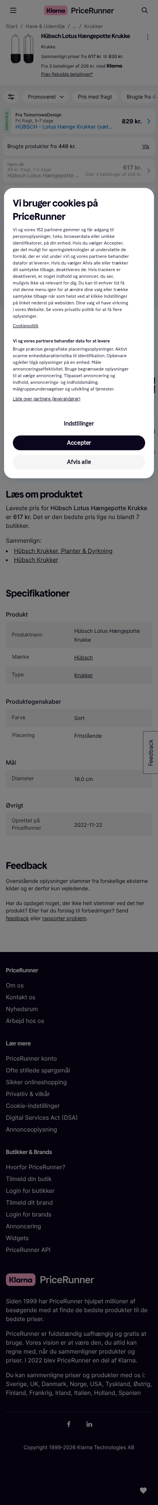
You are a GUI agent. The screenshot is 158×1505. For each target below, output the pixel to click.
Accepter (79, 442)
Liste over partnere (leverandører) (46, 399)
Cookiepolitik (26, 326)
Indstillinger (79, 423)
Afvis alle (79, 461)
